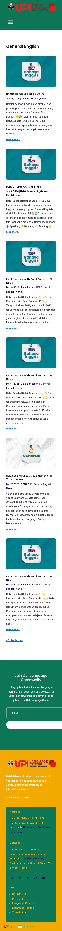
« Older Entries (14, 640)
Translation (19, 912)
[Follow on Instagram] (28, 878)
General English (30, 98)
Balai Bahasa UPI (29, 191)
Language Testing (23, 907)
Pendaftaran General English (24, 186)
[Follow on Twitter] (20, 878)
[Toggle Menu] (10, 22)
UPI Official (19, 894)
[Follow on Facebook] (12, 878)
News (43, 98)
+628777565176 (33, 858)
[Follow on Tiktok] (35, 878)
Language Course (23, 903)
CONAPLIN (27, 484)
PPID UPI (17, 898)
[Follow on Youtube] (43, 878)
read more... (13, 139)
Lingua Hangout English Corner (26, 94)
